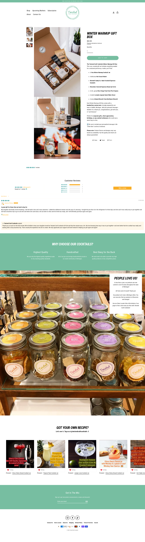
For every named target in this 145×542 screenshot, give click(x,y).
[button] (30, 167)
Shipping (89, 43)
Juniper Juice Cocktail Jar (81, 473)
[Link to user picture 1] (4, 217)
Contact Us (37, 14)
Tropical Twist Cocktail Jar (50, 473)
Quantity (89, 47)
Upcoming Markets (38, 11)
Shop (28, 11)
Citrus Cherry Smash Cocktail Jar (21, 473)
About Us (65, 522)
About (29, 14)
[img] (5, 200)
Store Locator (57, 522)
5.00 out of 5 (26, 187)
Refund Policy (78, 522)
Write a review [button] (122, 188)
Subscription (52, 11)
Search (96, 522)
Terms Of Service (88, 522)
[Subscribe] (86, 501)
